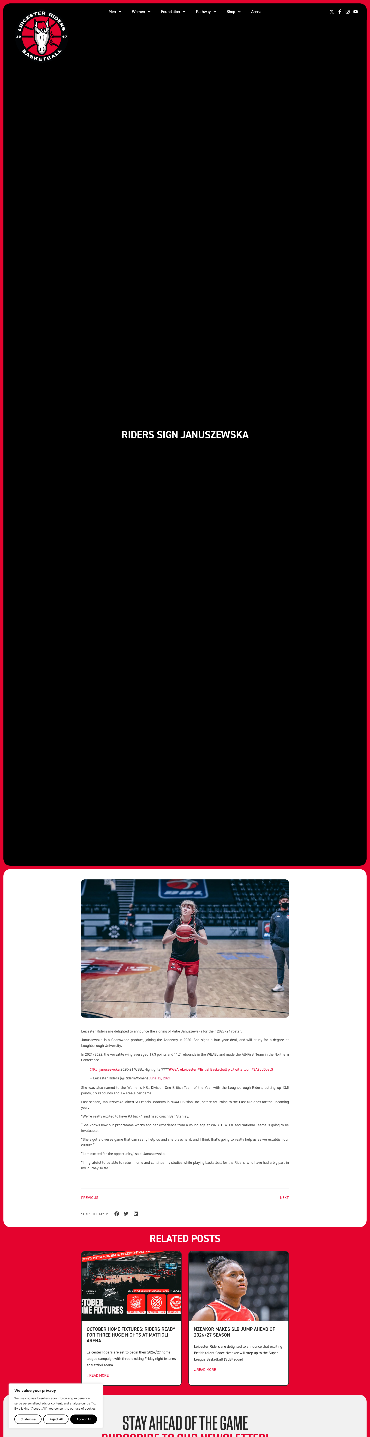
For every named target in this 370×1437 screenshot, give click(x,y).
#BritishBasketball (212, 1069)
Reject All (56, 1419)
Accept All (83, 1419)
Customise (28, 1419)
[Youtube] (355, 11)
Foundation (170, 11)
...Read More (98, 1375)
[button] (116, 1213)
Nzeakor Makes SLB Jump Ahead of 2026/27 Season (234, 1332)
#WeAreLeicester (183, 1069)
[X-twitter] (332, 11)
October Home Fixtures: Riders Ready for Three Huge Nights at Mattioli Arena (131, 1335)
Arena (256, 11)
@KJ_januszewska (105, 1069)
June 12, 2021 (160, 1078)
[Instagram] (347, 11)
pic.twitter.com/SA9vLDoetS (250, 1069)
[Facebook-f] (339, 11)
